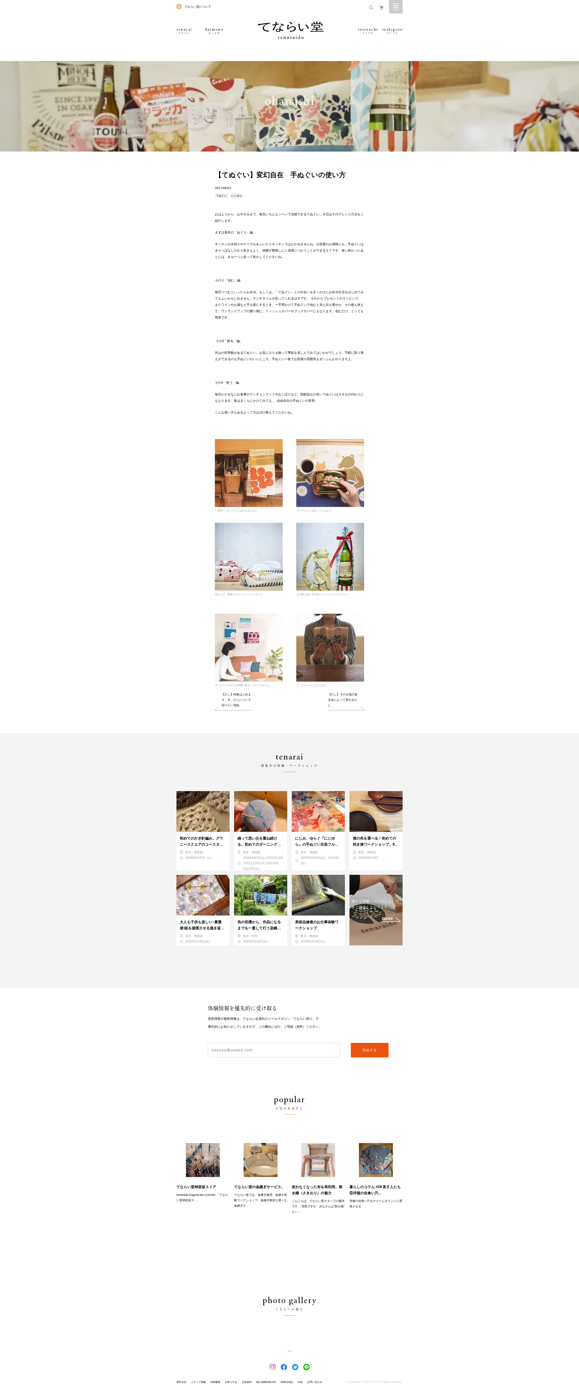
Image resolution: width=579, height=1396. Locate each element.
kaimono (214, 31)
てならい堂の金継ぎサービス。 (259, 1187)
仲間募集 (215, 1382)
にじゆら (236, 195)
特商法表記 (287, 1382)
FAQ (300, 1382)
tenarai (184, 31)
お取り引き (231, 1382)
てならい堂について (198, 6)
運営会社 (181, 1382)
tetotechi (368, 31)
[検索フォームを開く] (371, 7)
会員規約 (247, 1382)
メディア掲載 (198, 1382)
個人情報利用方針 (266, 1382)
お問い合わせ (314, 1382)
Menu (396, 7)
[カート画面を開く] (381, 7)
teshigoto (392, 31)
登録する (369, 1050)
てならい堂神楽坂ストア (196, 1187)
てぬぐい (221, 195)
